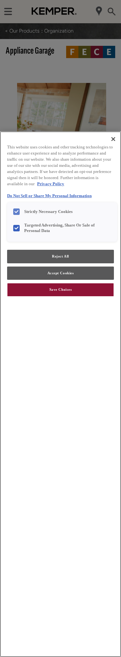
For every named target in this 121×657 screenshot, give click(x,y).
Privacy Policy (50, 184)
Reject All (60, 256)
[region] (60, 394)
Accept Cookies (60, 273)
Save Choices (60, 289)
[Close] (113, 139)
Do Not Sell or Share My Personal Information (49, 196)
